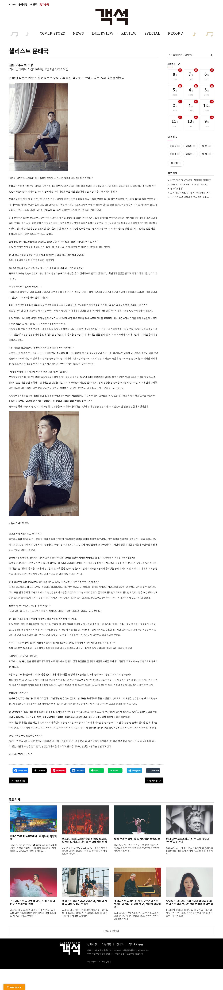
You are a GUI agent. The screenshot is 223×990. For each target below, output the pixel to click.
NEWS (78, 33)
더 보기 (176, 163)
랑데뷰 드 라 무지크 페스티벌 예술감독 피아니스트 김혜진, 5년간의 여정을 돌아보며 (189, 902)
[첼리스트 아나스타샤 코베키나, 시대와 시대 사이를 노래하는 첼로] (85, 882)
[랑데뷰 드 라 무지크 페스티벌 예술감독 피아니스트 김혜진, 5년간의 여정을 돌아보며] (189, 882)
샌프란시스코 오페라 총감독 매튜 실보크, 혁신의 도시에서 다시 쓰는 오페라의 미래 (84, 840)
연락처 (120, 944)
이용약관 (107, 944)
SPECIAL (152, 33)
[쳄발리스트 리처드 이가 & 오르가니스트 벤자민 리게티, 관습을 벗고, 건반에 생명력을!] (137, 882)
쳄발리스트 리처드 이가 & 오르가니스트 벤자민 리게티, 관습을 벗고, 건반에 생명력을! (137, 903)
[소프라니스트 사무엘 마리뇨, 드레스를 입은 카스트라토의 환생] (33, 882)
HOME (12, 4)
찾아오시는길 (136, 944)
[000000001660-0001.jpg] (38, 127)
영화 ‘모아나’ (176, 188)
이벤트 (33, 4)
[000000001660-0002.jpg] (44, 463)
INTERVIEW (103, 33)
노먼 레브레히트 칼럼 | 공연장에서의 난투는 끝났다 (194, 192)
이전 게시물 (20, 780)
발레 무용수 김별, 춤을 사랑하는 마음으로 (137, 838)
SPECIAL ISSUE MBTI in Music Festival (189, 184)
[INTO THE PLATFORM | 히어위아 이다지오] (33, 818)
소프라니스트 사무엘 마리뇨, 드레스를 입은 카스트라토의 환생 (32, 902)
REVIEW (129, 33)
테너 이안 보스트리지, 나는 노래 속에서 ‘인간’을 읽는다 (188, 840)
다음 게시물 (152, 780)
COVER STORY (52, 33)
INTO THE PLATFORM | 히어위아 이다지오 (190, 180)
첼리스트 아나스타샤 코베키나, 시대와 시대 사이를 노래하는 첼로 (84, 902)
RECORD (175, 33)
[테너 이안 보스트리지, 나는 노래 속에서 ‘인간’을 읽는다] (189, 819)
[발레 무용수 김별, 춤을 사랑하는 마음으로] (137, 819)
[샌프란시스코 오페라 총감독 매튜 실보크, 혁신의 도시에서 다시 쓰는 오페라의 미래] (85, 819)
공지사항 (23, 4)
